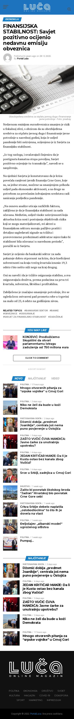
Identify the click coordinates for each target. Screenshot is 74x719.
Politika (14, 691)
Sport (21, 700)
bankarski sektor (37, 311)
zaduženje (56, 317)
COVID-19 (44, 695)
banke (55, 311)
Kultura (14, 695)
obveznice (10, 314)
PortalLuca (35, 713)
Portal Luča (22, 58)
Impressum (54, 700)
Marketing (36, 700)
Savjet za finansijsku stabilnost (25, 317)
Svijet (61, 691)
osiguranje (27, 314)
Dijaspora (61, 695)
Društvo (47, 691)
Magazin (29, 695)
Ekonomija (30, 691)
